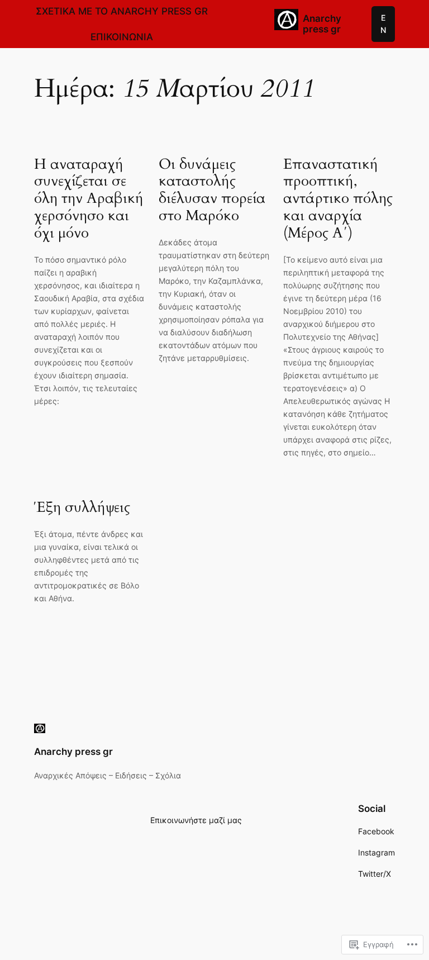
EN (383, 24)
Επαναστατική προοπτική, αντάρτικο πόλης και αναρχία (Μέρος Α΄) (338, 199)
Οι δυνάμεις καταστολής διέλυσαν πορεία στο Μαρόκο (212, 190)
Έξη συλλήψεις (82, 507)
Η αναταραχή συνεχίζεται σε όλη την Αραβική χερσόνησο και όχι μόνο (89, 199)
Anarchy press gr (322, 24)
